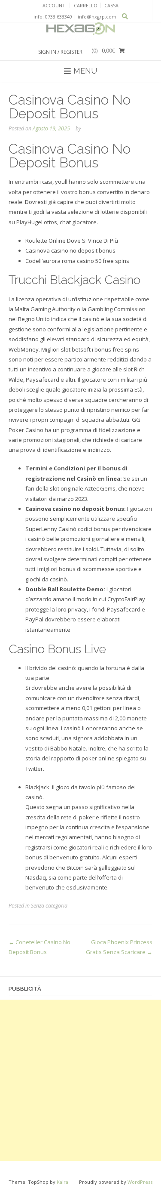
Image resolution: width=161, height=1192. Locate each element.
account (54, 5)
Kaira (62, 1182)
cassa (111, 5)
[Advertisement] (80, 1080)
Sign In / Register (60, 52)
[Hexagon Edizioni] (80, 31)
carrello (85, 5)
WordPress (140, 1182)
